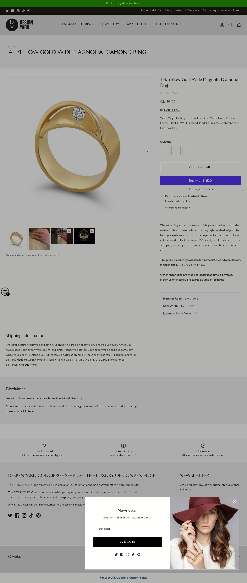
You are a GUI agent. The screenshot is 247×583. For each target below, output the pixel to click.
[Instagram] (127, 554)
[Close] (234, 501)
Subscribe (127, 542)
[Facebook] (121, 554)
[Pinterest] (138, 554)
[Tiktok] (133, 554)
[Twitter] (116, 554)
